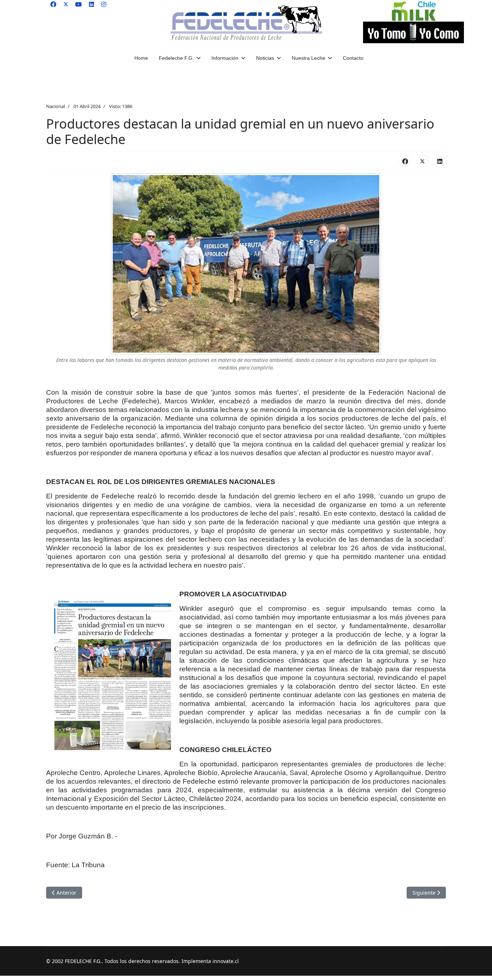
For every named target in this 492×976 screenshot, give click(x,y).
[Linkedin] (91, 4)
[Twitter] (65, 4)
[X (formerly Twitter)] (422, 161)
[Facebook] (53, 4)
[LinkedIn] (440, 161)
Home (141, 58)
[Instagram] (103, 4)
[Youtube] (78, 4)
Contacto (353, 58)
